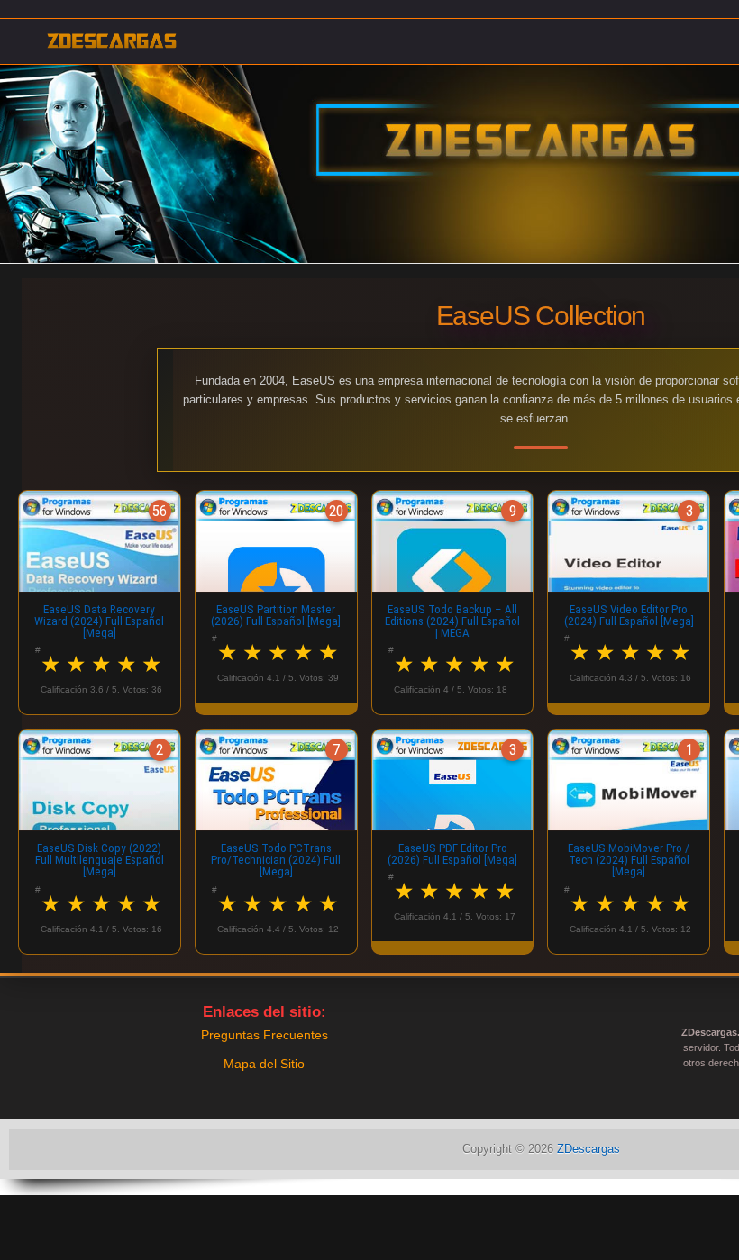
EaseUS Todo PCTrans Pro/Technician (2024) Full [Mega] (276, 860)
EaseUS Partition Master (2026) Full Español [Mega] (276, 615)
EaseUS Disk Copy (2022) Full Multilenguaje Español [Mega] (99, 860)
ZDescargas (588, 1149)
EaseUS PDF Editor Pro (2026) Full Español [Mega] (452, 854)
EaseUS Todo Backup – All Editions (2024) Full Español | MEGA (452, 621)
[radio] (52, 664)
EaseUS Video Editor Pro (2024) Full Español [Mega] (629, 615)
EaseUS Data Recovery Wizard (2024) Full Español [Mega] (99, 621)
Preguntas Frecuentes (264, 1035)
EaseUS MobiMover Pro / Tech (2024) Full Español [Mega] (628, 860)
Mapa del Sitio (264, 1063)
